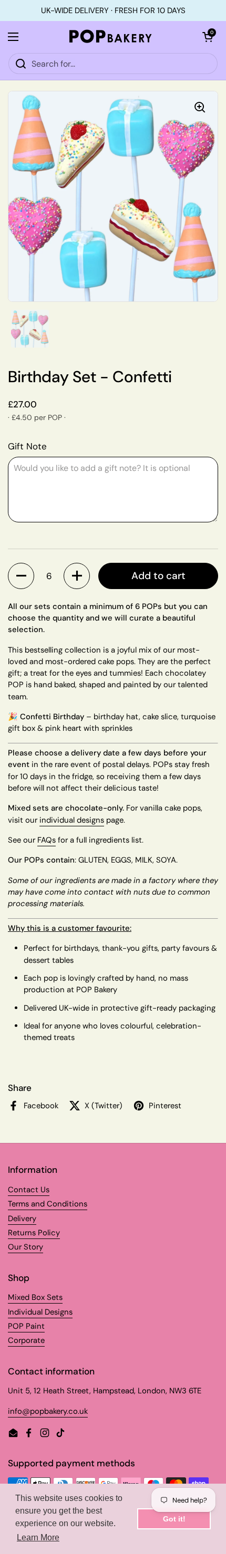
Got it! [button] (174, 1519)
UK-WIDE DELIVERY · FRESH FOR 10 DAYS (113, 11)
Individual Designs (40, 1312)
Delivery (22, 1218)
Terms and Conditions (47, 1204)
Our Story (25, 1247)
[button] (21, 576)
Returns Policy (34, 1232)
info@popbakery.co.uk (48, 1411)
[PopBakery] (110, 37)
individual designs (71, 820)
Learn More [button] (38, 1537)
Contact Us (28, 1189)
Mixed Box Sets (35, 1297)
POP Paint (26, 1326)
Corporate (26, 1340)
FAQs (46, 840)
